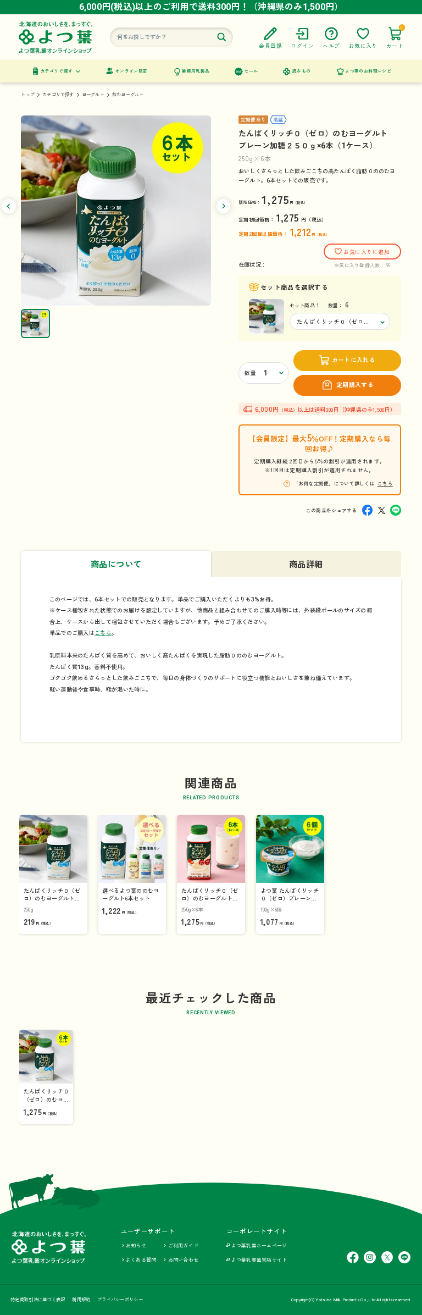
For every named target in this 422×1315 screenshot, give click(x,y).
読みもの (301, 71)
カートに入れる (353, 360)
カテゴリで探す (57, 71)
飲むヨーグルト (127, 94)
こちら (385, 483)
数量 (250, 373)
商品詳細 (306, 565)
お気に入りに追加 (366, 252)
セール (251, 71)
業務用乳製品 (195, 71)
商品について (116, 565)
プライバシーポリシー (120, 1299)
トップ (28, 94)
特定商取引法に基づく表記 (37, 1299)
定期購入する (355, 385)
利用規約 (81, 1299)
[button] (9, 206)
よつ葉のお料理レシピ (368, 71)
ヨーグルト (93, 94)
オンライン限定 (131, 71)
